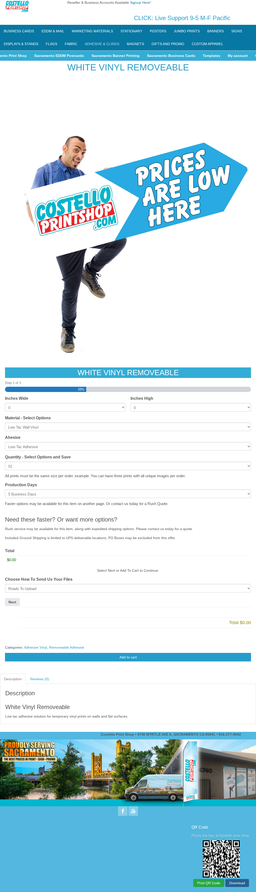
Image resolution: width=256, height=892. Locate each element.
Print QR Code (208, 883)
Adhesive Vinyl (35, 647)
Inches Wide (16, 398)
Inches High (141, 398)
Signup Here (140, 3)
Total (9, 551)
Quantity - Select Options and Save (38, 457)
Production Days (21, 485)
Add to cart (128, 657)
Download (237, 883)
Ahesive (12, 437)
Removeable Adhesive (66, 647)
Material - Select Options (28, 418)
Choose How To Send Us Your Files (38, 579)
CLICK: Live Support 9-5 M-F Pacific (182, 18)
